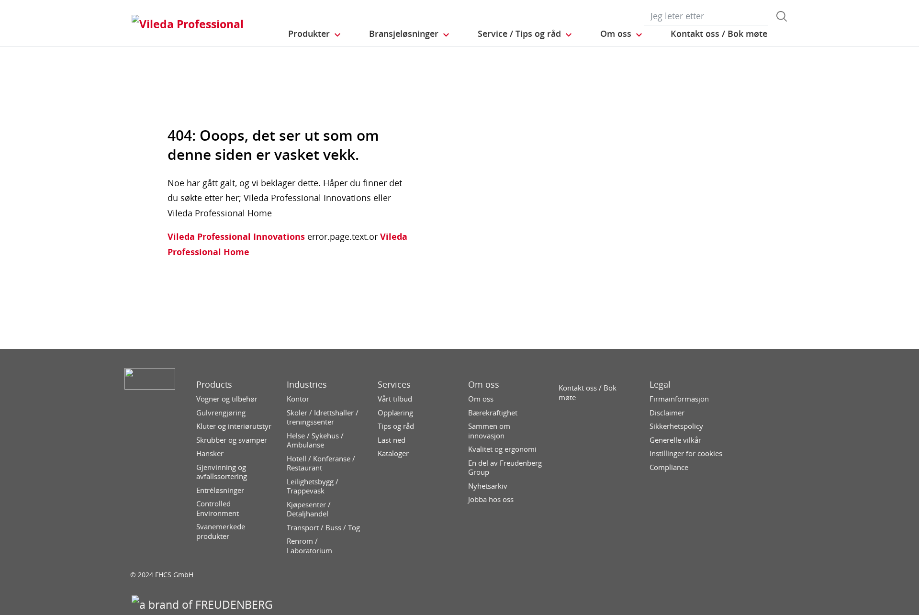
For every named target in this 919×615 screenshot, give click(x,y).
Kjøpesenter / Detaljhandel (309, 509)
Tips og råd (396, 426)
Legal (660, 384)
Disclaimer (667, 412)
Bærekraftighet (492, 412)
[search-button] (781, 16)
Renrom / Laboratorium (309, 546)
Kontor (298, 398)
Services (394, 384)
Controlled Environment (217, 508)
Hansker (210, 453)
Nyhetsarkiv (487, 486)
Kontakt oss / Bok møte (587, 392)
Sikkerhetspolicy (676, 426)
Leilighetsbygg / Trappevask (312, 486)
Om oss (483, 384)
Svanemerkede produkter (220, 531)
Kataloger (393, 453)
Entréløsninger (220, 490)
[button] (315, 34)
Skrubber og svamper (231, 440)
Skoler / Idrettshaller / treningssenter (323, 417)
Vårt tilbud (395, 398)
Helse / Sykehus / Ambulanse (315, 440)
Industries (307, 384)
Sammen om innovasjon (489, 431)
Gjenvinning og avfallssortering (221, 472)
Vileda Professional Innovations (236, 236)
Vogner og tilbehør (227, 398)
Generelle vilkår (675, 440)
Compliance (669, 467)
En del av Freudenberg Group (505, 467)
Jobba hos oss (491, 499)
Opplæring (395, 412)
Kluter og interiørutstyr (233, 426)
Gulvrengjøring (221, 412)
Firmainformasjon (679, 398)
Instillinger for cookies (686, 453)
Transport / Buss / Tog (323, 527)
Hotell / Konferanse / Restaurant (321, 463)
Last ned (391, 440)
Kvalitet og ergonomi (502, 449)
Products (214, 384)
